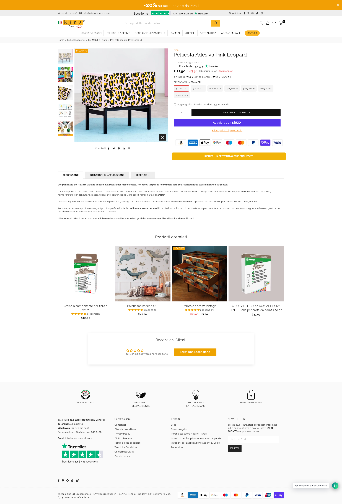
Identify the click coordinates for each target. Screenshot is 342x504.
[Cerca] (215, 23)
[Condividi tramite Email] (129, 148)
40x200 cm (181, 88)
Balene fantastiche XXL (142, 306)
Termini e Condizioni (126, 447)
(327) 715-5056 (69, 13)
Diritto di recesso (124, 438)
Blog (173, 424)
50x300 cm (248, 88)
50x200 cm (198, 88)
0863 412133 (76, 424)
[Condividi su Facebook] (108, 148)
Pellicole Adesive (76, 40)
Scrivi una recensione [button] (195, 352)
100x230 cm (182, 95)
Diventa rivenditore (125, 429)
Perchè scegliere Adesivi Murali (189, 433)
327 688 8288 (94, 432)
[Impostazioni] (267, 23)
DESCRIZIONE (71, 175)
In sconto (81, 51)
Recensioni (177, 447)
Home (61, 40)
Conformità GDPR (124, 451)
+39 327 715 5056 (80, 428)
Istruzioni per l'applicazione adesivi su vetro (195, 442)
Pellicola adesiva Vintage (199, 306)
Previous (77, 95)
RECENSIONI (143, 175)
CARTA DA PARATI (91, 33)
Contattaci (120, 424)
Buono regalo (178, 429)
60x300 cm (265, 88)
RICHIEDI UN (228, 156)
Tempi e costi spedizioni (128, 442)
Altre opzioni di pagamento (227, 130)
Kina (176, 50)
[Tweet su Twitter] (114, 148)
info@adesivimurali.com (96, 13)
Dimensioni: (187, 82)
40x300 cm (232, 88)
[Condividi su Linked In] (124, 148)
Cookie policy (122, 456)
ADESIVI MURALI (230, 33)
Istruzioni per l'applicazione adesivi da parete (196, 438)
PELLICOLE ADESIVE (118, 33)
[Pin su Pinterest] (119, 148)
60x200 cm (215, 88)
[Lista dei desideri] (274, 23)
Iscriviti (234, 448)
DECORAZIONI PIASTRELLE (150, 33)
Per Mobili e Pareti (97, 40)
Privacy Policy (122, 433)
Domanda (223, 104)
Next (165, 95)
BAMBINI (175, 33)
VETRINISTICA (208, 33)
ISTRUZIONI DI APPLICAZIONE (107, 175)
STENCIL (190, 33)
